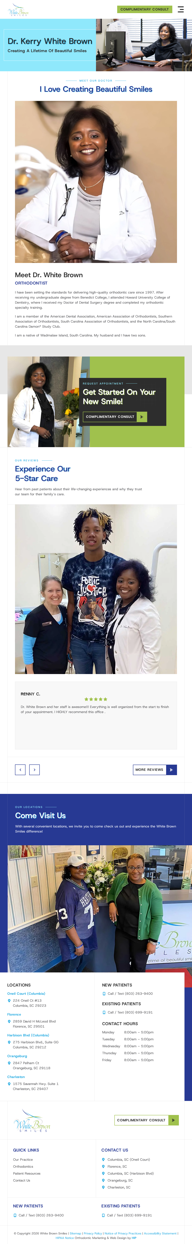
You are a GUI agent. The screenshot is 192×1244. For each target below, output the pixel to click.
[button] (181, 9)
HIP (134, 1238)
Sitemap (75, 1233)
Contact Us (21, 1180)
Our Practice (23, 1159)
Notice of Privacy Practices (123, 1233)
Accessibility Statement (160, 1233)
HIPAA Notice (65, 1238)
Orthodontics (23, 1166)
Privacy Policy (93, 1233)
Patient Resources (26, 1173)
